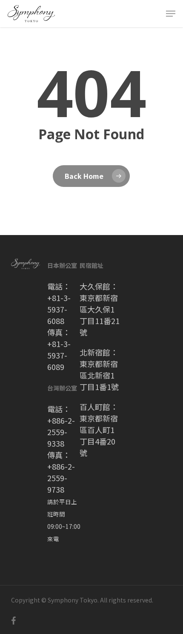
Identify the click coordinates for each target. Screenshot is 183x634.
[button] (170, 13)
